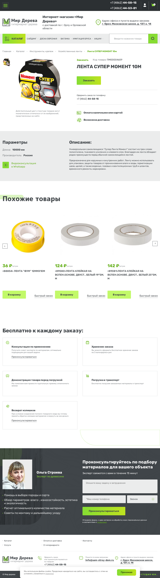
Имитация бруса (82, 39)
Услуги (7, 545)
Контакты (87, 541)
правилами (102, 522)
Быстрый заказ (44, 295)
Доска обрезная (48, 39)
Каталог (17, 38)
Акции (97, 39)
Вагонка (65, 39)
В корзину (14, 294)
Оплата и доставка (52, 541)
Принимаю (126, 572)
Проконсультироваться (24, 357)
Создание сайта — (132, 574)
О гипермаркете (51, 545)
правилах (49, 574)
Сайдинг (31, 39)
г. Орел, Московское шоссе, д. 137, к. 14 (126, 23)
